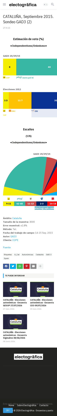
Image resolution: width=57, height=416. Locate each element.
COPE (15, 240)
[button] (4, 4)
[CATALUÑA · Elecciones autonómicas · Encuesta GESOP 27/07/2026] (15, 289)
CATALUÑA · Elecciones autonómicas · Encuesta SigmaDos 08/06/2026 (15, 335)
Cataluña (39, 254)
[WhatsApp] (20, 266)
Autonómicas (27, 254)
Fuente (7, 247)
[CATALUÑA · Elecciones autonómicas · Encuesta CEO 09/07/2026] (42, 289)
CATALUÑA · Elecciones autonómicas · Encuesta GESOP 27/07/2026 (15, 303)
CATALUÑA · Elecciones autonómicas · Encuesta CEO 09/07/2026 (42, 303)
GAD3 (13, 236)
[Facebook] (6, 266)
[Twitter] (13, 266)
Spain (6, 258)
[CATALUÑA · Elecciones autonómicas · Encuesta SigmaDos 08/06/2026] (15, 321)
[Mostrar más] (40, 266)
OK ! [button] (8, 410)
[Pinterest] (27, 266)
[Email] (33, 266)
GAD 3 (48, 254)
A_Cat (16, 254)
